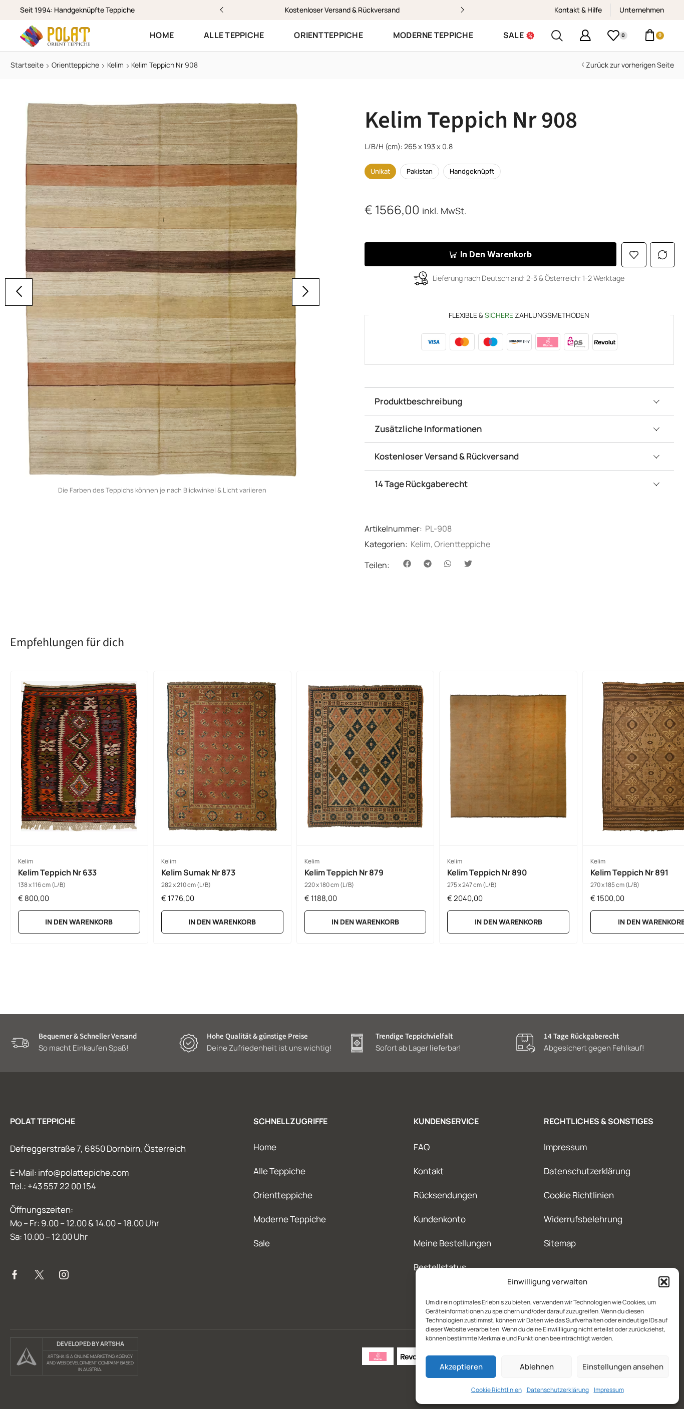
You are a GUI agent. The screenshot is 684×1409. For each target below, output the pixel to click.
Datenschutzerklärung (558, 1389)
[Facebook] (15, 1274)
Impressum (609, 1389)
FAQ (422, 1147)
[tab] (519, 401)
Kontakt (429, 1171)
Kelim (115, 65)
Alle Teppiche (279, 1171)
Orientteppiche (75, 65)
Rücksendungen (445, 1195)
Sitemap (560, 1243)
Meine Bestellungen (452, 1243)
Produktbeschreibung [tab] (418, 401)
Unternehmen (641, 10)
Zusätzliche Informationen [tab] (428, 428)
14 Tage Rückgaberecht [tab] (421, 484)
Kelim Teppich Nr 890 (487, 872)
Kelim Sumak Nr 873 (198, 872)
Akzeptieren (461, 1366)
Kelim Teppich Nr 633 (57, 872)
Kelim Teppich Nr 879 (344, 872)
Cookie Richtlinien (496, 1389)
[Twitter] (39, 1274)
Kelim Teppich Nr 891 (629, 872)
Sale (261, 1243)
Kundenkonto (440, 1219)
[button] (664, 1282)
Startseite (27, 65)
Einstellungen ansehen (622, 1366)
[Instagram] (64, 1274)
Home (264, 1147)
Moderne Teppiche (289, 1219)
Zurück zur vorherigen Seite (630, 65)
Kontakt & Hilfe (578, 10)
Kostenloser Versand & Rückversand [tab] (447, 456)
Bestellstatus (440, 1267)
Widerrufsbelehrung (583, 1219)
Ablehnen (537, 1366)
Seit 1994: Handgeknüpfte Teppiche (77, 10)
